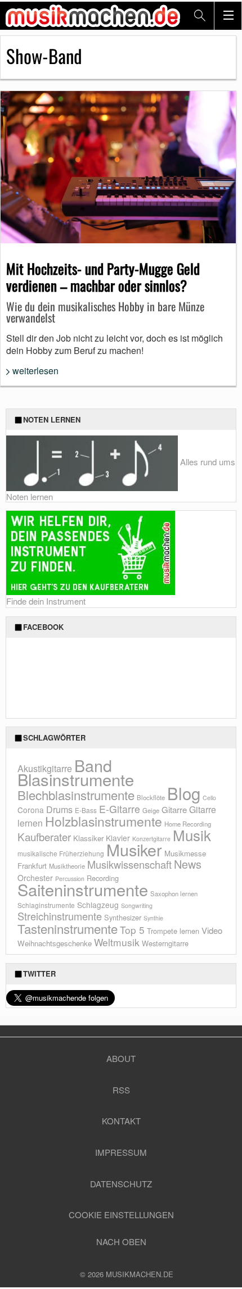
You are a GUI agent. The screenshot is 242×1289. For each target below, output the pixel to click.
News (187, 864)
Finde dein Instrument (46, 601)
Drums (59, 809)
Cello (209, 797)
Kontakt (121, 1121)
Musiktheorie (67, 865)
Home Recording (187, 823)
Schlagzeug (98, 904)
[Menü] (228, 16)
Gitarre (174, 809)
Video (211, 930)
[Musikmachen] (93, 15)
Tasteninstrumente (67, 928)
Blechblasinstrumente (76, 795)
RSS (121, 1090)
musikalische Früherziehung (60, 853)
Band (93, 765)
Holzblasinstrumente (103, 821)
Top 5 (132, 930)
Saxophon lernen (174, 893)
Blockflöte (151, 797)
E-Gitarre (119, 809)
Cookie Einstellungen (121, 1214)
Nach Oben (121, 1241)
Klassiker (88, 838)
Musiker (134, 849)
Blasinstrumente (75, 779)
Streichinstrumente (59, 916)
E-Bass (86, 810)
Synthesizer (122, 917)
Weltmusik (117, 942)
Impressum (121, 1152)
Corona (30, 809)
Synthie (153, 918)
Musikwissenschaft (129, 864)
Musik (192, 834)
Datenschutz (121, 1184)
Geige (150, 810)
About (121, 1058)
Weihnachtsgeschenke (54, 943)
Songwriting (137, 905)
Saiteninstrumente (82, 889)
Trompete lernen (173, 930)
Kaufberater (44, 836)
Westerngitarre (165, 943)
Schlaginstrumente (46, 905)
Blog (183, 793)
